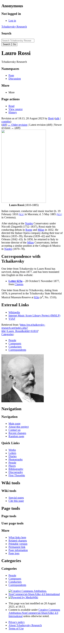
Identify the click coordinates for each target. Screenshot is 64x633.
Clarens (19, 284)
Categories (7, 334)
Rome (28, 229)
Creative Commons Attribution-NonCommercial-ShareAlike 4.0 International (34, 613)
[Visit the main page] (22, 401)
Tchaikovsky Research (14, 26)
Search (6, 33)
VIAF (12, 318)
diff (4, 124)
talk (57, 118)
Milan (41, 229)
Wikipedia (14, 312)
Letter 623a (15, 281)
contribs (5, 121)
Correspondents (17, 349)
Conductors (15, 346)
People (12, 340)
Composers (15, 343)
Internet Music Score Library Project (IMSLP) (34, 315)
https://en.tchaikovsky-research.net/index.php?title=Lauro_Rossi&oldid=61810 (23, 328)
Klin (36, 297)
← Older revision (17, 124)
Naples (29, 223)
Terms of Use (16, 628)
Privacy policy (17, 622)
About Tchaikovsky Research (25, 625)
